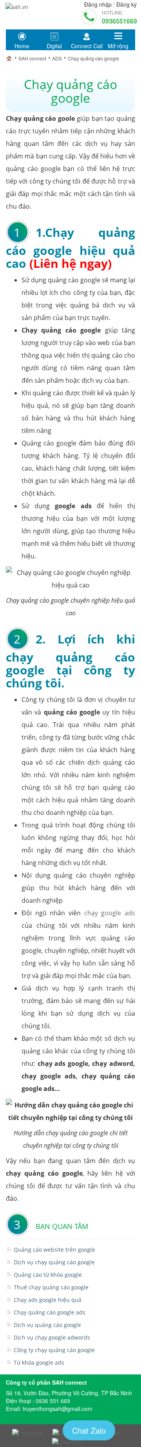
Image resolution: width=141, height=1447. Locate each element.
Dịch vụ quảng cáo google (47, 1325)
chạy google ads (108, 913)
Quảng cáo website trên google (54, 1249)
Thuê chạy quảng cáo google (51, 1287)
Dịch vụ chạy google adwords (52, 1337)
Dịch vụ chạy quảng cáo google (54, 1262)
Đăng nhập (98, 4)
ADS (57, 58)
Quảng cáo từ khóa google (48, 1274)
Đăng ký (126, 4)
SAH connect (32, 58)
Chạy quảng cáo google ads (49, 1312)
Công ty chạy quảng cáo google (54, 1350)
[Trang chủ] (11, 58)
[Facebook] (27, 1432)
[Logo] (16, 5)
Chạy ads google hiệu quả (47, 1299)
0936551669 (119, 20)
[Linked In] (66, 1441)
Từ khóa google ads (39, 1362)
